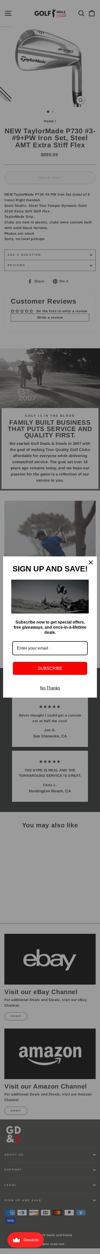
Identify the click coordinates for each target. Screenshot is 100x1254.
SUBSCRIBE (50, 668)
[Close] (91, 562)
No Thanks (50, 688)
